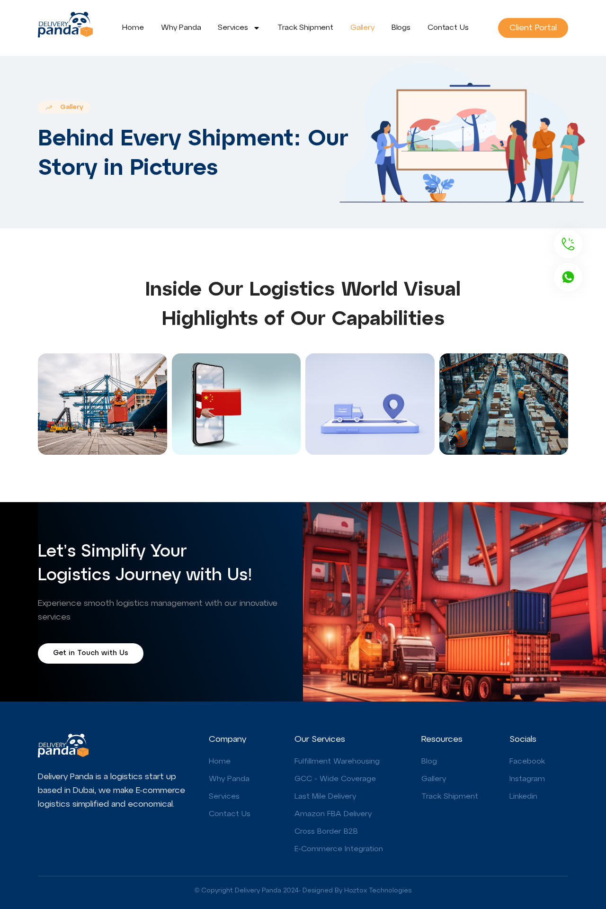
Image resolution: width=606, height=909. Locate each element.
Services (233, 27)
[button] (64, 107)
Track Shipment (305, 27)
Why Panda (181, 27)
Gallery (362, 27)
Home (132, 27)
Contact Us (448, 27)
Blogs (401, 27)
